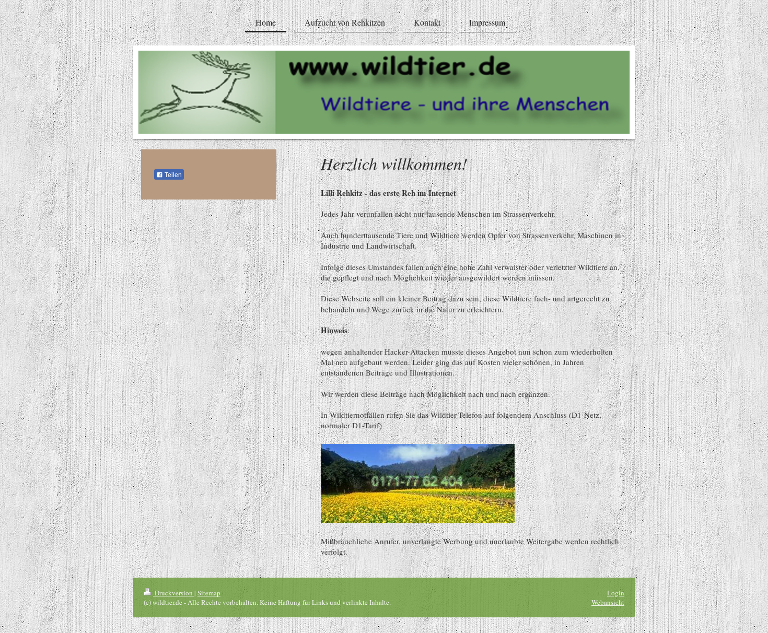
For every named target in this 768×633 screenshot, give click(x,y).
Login (615, 592)
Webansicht (607, 602)
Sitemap (208, 592)
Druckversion (173, 592)
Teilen (172, 175)
